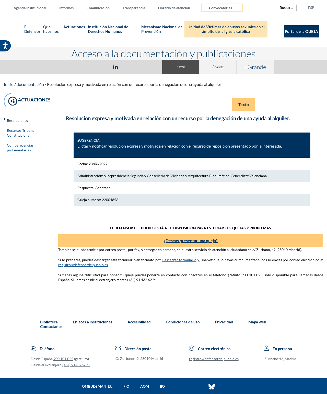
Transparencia (134, 8)
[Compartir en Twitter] (100, 66)
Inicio (9, 84)
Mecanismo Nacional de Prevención (162, 29)
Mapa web (257, 322)
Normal (181, 66)
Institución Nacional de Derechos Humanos (108, 29)
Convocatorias (220, 8)
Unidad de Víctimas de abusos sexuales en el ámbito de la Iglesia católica (226, 29)
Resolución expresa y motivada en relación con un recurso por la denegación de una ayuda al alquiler (134, 84)
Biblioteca (49, 322)
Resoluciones (17, 120)
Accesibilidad (139, 322)
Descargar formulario (179, 260)
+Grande (255, 66)
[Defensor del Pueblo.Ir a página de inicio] (35, 324)
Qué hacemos (51, 29)
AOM (144, 386)
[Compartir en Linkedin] (115, 66)
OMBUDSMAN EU (97, 386)
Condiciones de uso (183, 322)
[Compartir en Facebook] (85, 66)
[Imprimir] (146, 66)
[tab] (86, 66)
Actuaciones (74, 26)
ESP (311, 7)
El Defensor (32, 29)
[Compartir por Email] (130, 66)
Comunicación (98, 8)
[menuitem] (33, 7)
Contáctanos (51, 326)
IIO (162, 386)
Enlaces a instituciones (92, 322)
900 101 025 (63, 359)
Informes (66, 8)
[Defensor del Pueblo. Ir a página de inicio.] (13, 31)
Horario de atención (174, 8)
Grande (218, 66)
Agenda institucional (30, 8)
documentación (30, 84)
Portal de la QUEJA (301, 31)
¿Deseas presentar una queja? (191, 240)
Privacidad (224, 322)
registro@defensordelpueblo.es (83, 264)
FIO (126, 386)
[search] (283, 7)
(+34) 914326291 (76, 365)
